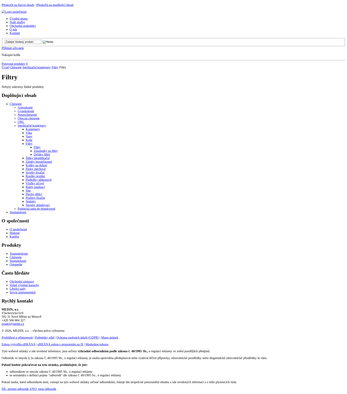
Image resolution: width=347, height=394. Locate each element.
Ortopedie (16, 264)
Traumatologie (19, 253)
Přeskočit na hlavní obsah (18, 5)
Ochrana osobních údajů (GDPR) (77, 337)
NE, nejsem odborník (15, 389)
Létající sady (18, 288)
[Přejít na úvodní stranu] (14, 11)
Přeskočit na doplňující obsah (54, 5)
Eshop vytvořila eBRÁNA (18, 344)
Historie (15, 233)
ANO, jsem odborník (42, 389)
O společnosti (18, 229)
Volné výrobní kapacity (24, 285)
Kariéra (14, 236)
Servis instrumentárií (23, 292)
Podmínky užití (44, 337)
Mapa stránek (109, 337)
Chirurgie (16, 67)
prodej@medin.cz (13, 324)
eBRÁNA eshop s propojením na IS (60, 344)
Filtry (55, 67)
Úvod (5, 67)
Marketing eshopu (97, 344)
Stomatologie (18, 261)
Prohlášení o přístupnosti (17, 337)
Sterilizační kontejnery (36, 67)
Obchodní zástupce (22, 281)
